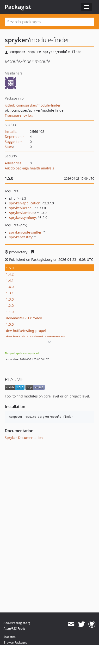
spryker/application (24, 203)
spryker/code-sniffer (25, 232)
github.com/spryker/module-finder (33, 105)
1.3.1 (10, 293)
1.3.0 (10, 299)
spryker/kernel (20, 208)
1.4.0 (10, 286)
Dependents (15, 136)
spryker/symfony (22, 217)
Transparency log (19, 115)
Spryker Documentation (24, 437)
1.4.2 (10, 274)
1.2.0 (10, 305)
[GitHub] (91, 624)
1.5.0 (10, 268)
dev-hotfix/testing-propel (26, 330)
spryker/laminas (22, 212)
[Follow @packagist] (81, 624)
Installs (10, 131)
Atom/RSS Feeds (14, 628)
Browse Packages (15, 642)
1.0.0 (10, 324)
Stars (9, 146)
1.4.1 (10, 280)
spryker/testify (20, 237)
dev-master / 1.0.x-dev (24, 318)
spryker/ (17, 39)
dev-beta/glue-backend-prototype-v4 (35, 337)
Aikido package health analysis (29, 168)
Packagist (18, 7)
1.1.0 (10, 311)
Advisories (13, 163)
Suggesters (14, 141)
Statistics (10, 637)
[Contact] (71, 624)
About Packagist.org (17, 623)
